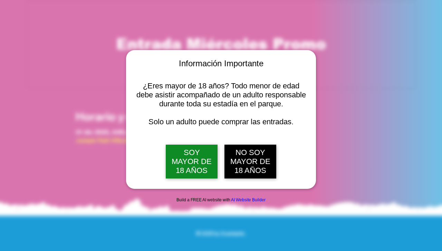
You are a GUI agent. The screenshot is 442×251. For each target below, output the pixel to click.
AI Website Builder (248, 199)
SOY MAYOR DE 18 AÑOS (192, 161)
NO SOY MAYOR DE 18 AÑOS (250, 161)
